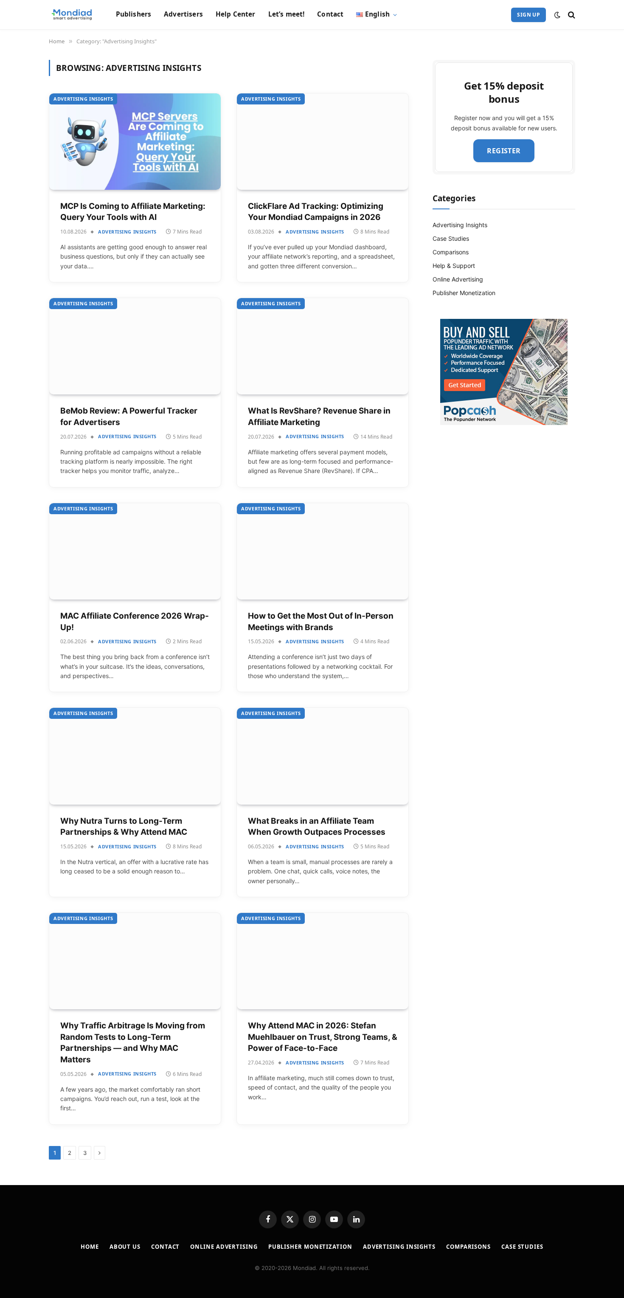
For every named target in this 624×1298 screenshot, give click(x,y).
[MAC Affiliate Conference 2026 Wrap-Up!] (135, 551)
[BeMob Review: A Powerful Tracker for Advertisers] (135, 346)
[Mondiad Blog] (72, 15)
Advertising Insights (83, 99)
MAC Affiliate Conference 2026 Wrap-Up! (134, 621)
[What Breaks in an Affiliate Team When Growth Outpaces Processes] (322, 756)
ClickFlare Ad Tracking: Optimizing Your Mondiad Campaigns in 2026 (315, 211)
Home (90, 1246)
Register (504, 150)
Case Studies (451, 238)
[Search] (570, 14)
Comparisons (451, 252)
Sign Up (528, 14)
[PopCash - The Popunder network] (504, 372)
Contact (330, 14)
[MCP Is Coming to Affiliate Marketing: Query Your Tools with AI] (135, 141)
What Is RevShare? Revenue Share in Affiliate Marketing (319, 416)
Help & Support (454, 265)
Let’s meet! (286, 14)
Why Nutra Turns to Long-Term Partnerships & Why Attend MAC (123, 826)
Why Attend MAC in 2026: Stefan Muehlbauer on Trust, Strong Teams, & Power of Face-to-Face (322, 1037)
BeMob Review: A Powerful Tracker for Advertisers (128, 416)
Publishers (134, 14)
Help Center (236, 14)
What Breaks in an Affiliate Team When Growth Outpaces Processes (316, 826)
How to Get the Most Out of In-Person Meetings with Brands (321, 621)
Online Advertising (458, 279)
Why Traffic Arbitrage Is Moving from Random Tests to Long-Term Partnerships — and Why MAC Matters (132, 1042)
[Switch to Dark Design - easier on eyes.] (557, 14)
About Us (125, 1246)
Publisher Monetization (464, 292)
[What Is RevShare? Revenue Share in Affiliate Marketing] (322, 346)
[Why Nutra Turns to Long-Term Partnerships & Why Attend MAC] (135, 756)
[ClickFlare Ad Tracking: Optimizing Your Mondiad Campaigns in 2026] (322, 141)
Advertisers (183, 14)
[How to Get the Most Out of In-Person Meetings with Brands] (322, 551)
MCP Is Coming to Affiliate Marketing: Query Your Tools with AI (132, 211)
